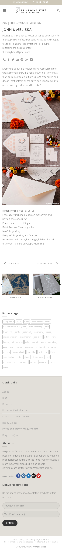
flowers (6, 342)
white (53, 362)
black (26, 321)
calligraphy (38, 331)
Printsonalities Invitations (15, 410)
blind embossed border (41, 321)
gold (27, 342)
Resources (7, 404)
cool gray (37, 336)
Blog (4, 397)
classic (48, 331)
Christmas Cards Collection (16, 416)
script (19, 357)
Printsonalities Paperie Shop (47, 542)
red (46, 352)
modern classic (19, 352)
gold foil (35, 342)
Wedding (35, 22)
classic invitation (10, 336)
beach (19, 321)
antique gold (8, 321)
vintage (33, 362)
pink (40, 352)
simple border (38, 357)
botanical (27, 331)
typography (23, 362)
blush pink (7, 331)
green (12, 347)
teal (48, 357)
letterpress (29, 347)
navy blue (32, 352)
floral (54, 336)
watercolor (43, 362)
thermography (9, 362)
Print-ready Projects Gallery (37, 539)
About (5, 391)
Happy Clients (9, 422)
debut (46, 336)
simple (27, 357)
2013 (4, 22)
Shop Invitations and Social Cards (18, 542)
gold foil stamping (48, 342)
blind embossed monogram (14, 326)
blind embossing (35, 326)
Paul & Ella (13, 263)
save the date (8, 357)
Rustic (52, 352)
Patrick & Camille (46, 263)
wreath (6, 367)
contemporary (25, 336)
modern (6, 352)
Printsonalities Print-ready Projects (20, 428)
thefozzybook (19, 22)
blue (47, 326)
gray (5, 347)
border (17, 331)
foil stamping (17, 342)
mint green (52, 347)
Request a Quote (11, 435)
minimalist (40, 347)
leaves (19, 347)
